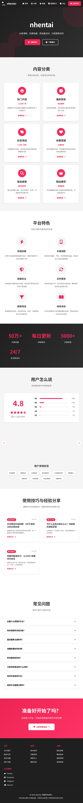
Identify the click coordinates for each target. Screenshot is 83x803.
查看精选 (21, 115)
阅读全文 (10, 537)
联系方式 (7, 754)
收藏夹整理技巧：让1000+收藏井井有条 (21, 557)
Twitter (9, 773)
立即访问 (75, 3)
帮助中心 (33, 758)
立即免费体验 (41, 727)
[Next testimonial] (78, 443)
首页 (26, 3)
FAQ (63, 3)
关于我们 (7, 750)
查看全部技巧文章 (42, 581)
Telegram (10, 781)
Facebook (10, 777)
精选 (43, 3)
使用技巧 (53, 3)
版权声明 (60, 758)
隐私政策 (60, 750)
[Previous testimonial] (4, 443)
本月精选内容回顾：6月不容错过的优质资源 (21, 525)
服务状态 (33, 762)
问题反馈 (33, 754)
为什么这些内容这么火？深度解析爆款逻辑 (61, 525)
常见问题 (7, 758)
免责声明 (60, 762)
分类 (35, 3)
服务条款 (60, 754)
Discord (10, 785)
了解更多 (51, 42)
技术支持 (33, 750)
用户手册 (7, 762)
